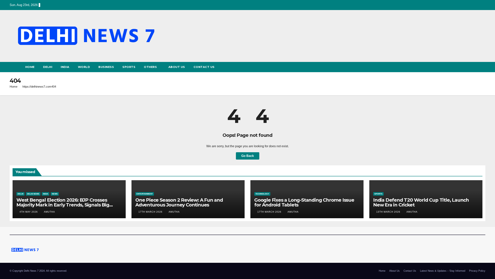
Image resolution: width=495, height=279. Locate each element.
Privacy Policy (477, 270)
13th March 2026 (388, 212)
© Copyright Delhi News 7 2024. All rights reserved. (38, 270)
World (84, 67)
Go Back (247, 155)
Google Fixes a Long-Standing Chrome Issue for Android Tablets (304, 202)
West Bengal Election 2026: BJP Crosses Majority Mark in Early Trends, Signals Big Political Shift (62, 204)
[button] (482, 67)
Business (106, 67)
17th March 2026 (150, 212)
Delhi (47, 67)
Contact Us (204, 67)
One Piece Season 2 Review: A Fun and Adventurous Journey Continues (179, 202)
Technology (262, 194)
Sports (128, 67)
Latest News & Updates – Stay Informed (442, 270)
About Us (176, 67)
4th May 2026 (29, 212)
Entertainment (145, 194)
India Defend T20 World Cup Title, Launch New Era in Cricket (421, 202)
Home (30, 67)
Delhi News (33, 194)
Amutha (49, 212)
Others (151, 67)
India (65, 67)
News (55, 194)
